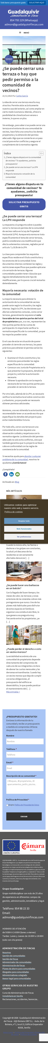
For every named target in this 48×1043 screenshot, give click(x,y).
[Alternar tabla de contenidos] (40, 153)
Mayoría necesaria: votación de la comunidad (20, 175)
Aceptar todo (24, 521)
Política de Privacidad (17, 799)
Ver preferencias (24, 537)
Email (9, 762)
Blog (17, 482)
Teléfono (11, 749)
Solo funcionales (24, 529)
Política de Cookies (28, 1034)
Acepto (23, 805)
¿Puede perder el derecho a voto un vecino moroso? (23, 650)
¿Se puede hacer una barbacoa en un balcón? (22, 587)
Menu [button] (24, 32)
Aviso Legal (8, 1032)
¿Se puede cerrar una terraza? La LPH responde (22, 169)
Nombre (10, 735)
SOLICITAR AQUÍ (36, 3)
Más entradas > (13, 691)
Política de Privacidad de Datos (27, 805)
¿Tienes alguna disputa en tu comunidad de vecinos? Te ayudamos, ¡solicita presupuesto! (23, 160)
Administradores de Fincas (24, 13)
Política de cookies (13, 512)
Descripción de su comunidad (21, 776)
